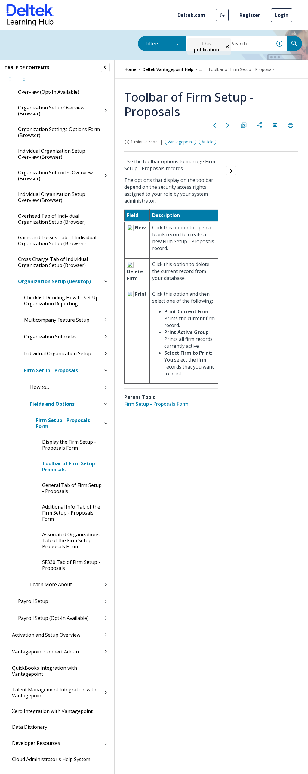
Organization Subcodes (50, 337)
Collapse (24, 79)
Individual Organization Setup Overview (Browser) (51, 154)
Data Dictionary (29, 727)
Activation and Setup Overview (46, 635)
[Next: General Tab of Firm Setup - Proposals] (228, 125)
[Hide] (105, 67)
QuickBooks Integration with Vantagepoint (44, 671)
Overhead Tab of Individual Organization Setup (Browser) (52, 219)
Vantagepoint (180, 142)
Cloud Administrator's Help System (51, 759)
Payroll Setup (33, 601)
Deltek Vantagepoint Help (167, 69)
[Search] (294, 43)
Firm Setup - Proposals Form (63, 423)
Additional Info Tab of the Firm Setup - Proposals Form (71, 513)
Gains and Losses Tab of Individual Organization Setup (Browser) (57, 240)
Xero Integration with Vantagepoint (52, 711)
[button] (222, 15)
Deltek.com (191, 15)
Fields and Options (52, 404)
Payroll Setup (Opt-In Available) (53, 618)
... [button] (200, 69)
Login (281, 15)
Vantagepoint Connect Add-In (45, 652)
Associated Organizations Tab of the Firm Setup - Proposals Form (71, 540)
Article (208, 142)
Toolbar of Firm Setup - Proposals (70, 466)
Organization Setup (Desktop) (54, 281)
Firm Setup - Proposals (51, 370)
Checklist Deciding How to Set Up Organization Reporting (61, 301)
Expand (10, 79)
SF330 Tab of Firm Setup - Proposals (71, 565)
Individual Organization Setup (57, 353)
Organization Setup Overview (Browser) (51, 111)
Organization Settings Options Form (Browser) (59, 132)
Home (130, 69)
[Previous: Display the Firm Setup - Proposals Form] (215, 125)
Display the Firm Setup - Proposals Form (69, 445)
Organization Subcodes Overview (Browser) (55, 176)
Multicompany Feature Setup (56, 320)
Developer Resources (36, 743)
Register (249, 15)
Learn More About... (52, 584)
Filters (152, 43)
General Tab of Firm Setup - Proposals (72, 488)
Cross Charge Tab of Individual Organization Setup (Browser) (53, 262)
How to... (39, 387)
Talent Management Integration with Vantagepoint (54, 693)
